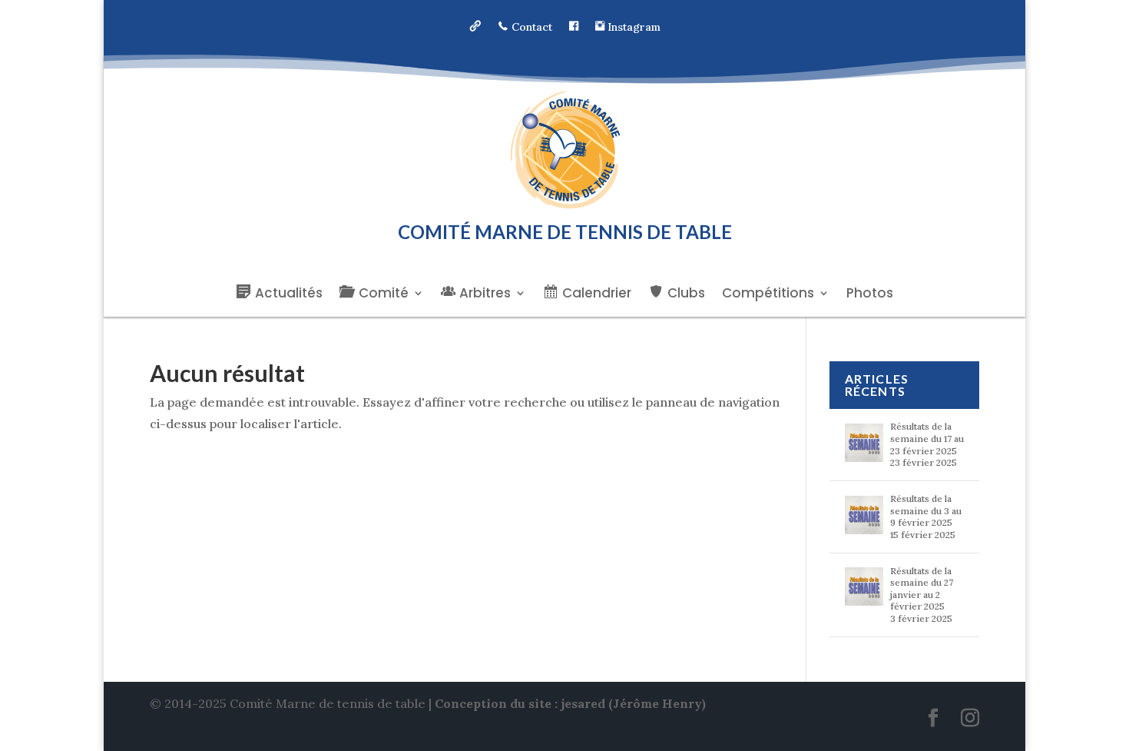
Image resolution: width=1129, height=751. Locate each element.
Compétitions (768, 294)
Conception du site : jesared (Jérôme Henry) (570, 703)
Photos (869, 294)
